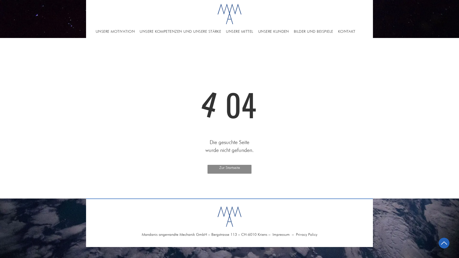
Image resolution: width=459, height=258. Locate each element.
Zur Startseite (229, 167)
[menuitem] (115, 31)
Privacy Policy (306, 234)
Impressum (281, 234)
